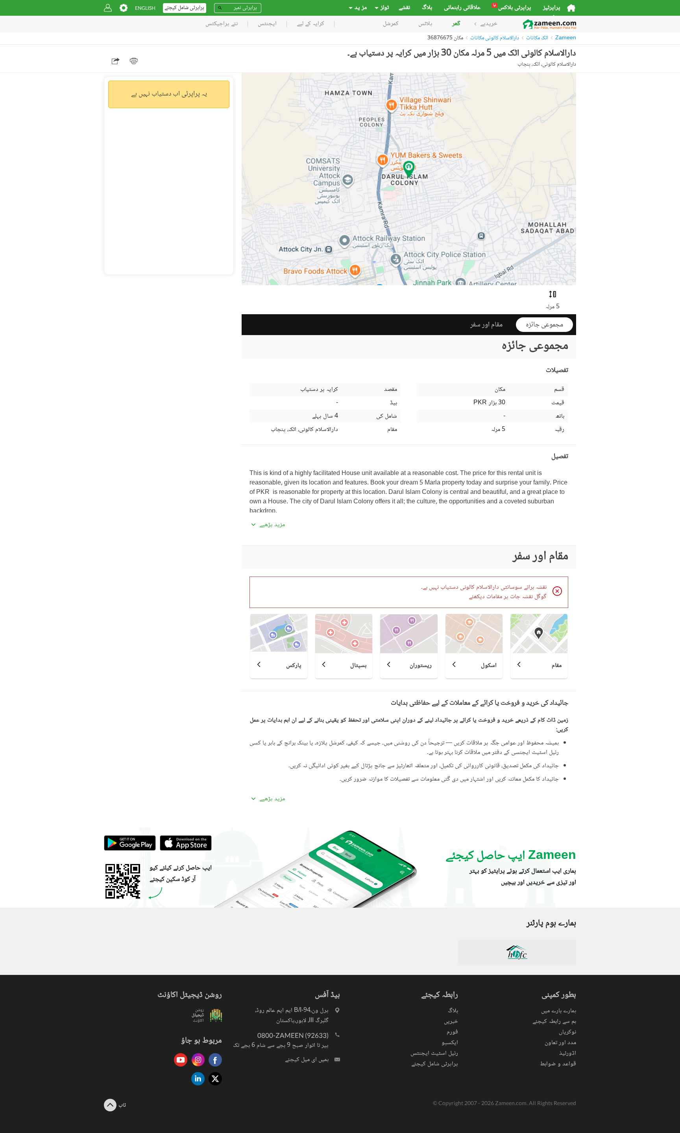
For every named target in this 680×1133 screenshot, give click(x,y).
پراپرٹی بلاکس (512, 8)
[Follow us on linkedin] (196, 1086)
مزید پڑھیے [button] (272, 525)
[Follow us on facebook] (213, 1067)
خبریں (451, 1021)
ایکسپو (450, 1042)
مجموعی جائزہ (544, 325)
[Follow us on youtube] (178, 1067)
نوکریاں (567, 1032)
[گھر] (571, 8)
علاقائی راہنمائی (462, 8)
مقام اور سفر (486, 325)
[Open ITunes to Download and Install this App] (184, 849)
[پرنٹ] (134, 61)
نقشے (404, 8)
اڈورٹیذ (567, 1053)
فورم (452, 1032)
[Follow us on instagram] (196, 1067)
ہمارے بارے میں (558, 1011)
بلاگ (427, 8)
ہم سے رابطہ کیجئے (554, 1021)
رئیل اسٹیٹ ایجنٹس (434, 1053)
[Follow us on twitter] (213, 1086)
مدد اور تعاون (560, 1042)
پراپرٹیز (551, 8)
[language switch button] (145, 8)
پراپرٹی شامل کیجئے (434, 1064)
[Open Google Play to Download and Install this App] (130, 849)
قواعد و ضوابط (558, 1064)
